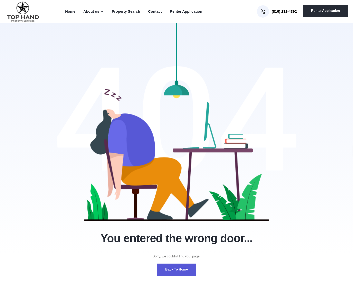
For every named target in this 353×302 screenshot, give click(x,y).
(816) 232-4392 (284, 11)
